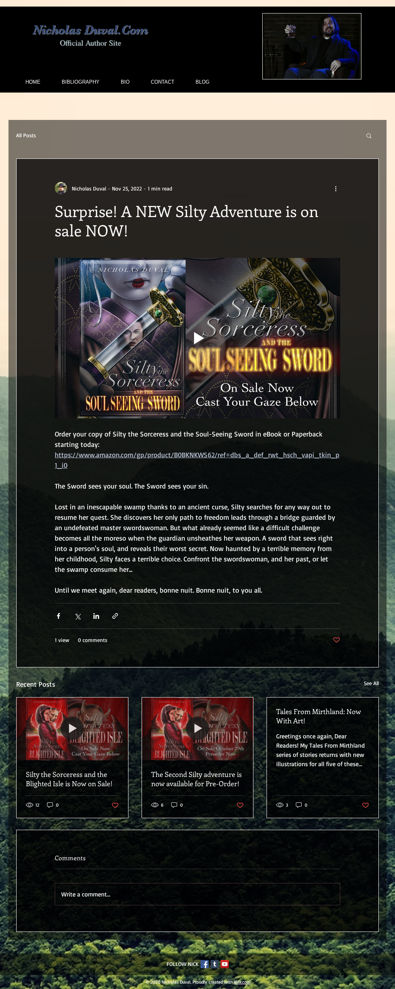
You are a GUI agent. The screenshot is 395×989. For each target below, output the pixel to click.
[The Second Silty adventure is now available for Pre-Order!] (197, 729)
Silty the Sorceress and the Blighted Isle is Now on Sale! (69, 779)
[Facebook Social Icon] (205, 964)
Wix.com (242, 982)
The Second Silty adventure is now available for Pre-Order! (196, 779)
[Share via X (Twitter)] (77, 616)
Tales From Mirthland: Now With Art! (318, 716)
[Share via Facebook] (58, 616)
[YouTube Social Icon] (225, 964)
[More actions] (335, 188)
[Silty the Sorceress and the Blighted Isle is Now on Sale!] (72, 729)
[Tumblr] (215, 964)
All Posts (26, 135)
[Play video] (197, 338)
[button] (369, 135)
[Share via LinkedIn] (96, 616)
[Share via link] (115, 616)
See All (371, 683)
